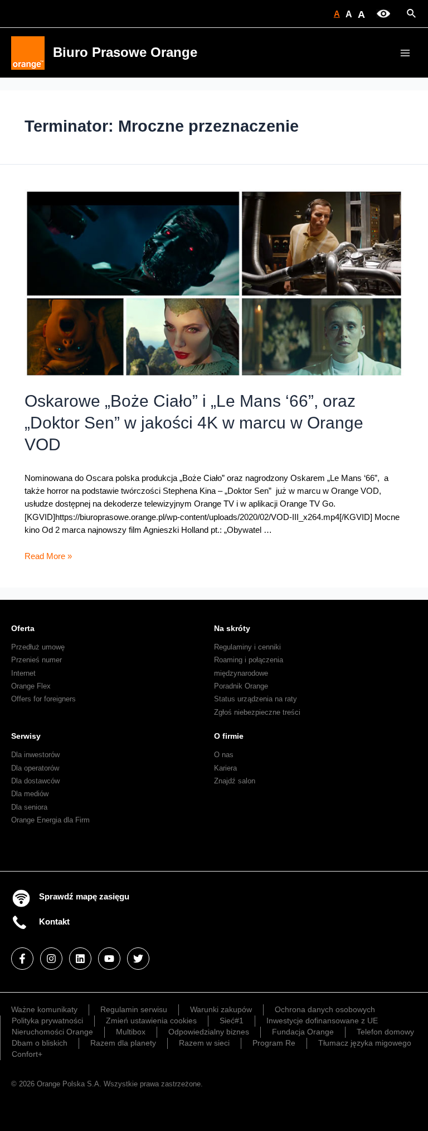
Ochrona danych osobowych (325, 1009)
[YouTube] (109, 958)
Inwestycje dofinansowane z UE (322, 1020)
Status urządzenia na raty (255, 699)
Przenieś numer (36, 660)
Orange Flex (31, 686)
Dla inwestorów (35, 754)
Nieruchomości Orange (52, 1031)
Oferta (23, 628)
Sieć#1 (232, 1020)
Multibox (130, 1031)
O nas (224, 754)
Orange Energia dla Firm (50, 820)
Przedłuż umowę (38, 647)
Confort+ (27, 1054)
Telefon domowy (385, 1031)
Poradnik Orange (241, 686)
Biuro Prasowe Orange (125, 52)
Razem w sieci (204, 1042)
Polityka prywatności (47, 1020)
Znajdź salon (234, 781)
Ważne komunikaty (44, 1009)
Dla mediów (29, 794)
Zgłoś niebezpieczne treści (257, 712)
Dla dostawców (35, 781)
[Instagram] (51, 958)
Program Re (273, 1042)
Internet (23, 673)
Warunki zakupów (221, 1009)
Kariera (225, 768)
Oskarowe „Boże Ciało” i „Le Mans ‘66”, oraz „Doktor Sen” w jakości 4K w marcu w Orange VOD (194, 423)
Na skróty (232, 628)
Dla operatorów (35, 768)
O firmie (229, 735)
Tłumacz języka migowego (364, 1042)
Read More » (48, 556)
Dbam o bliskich (39, 1042)
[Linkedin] (80, 958)
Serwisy (26, 735)
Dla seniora (29, 807)
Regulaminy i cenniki (247, 647)
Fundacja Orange (303, 1031)
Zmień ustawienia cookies (151, 1020)
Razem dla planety (123, 1042)
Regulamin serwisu (133, 1009)
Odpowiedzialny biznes (208, 1031)
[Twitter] (138, 958)
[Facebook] (22, 958)
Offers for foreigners (43, 699)
